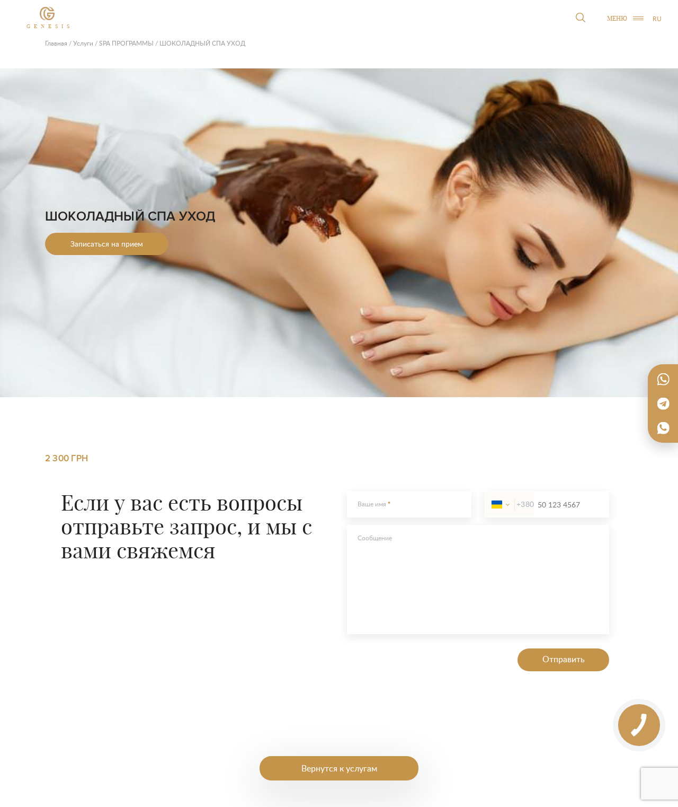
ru (657, 18)
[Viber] (663, 428)
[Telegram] (663, 403)
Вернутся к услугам (339, 768)
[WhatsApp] (663, 379)
